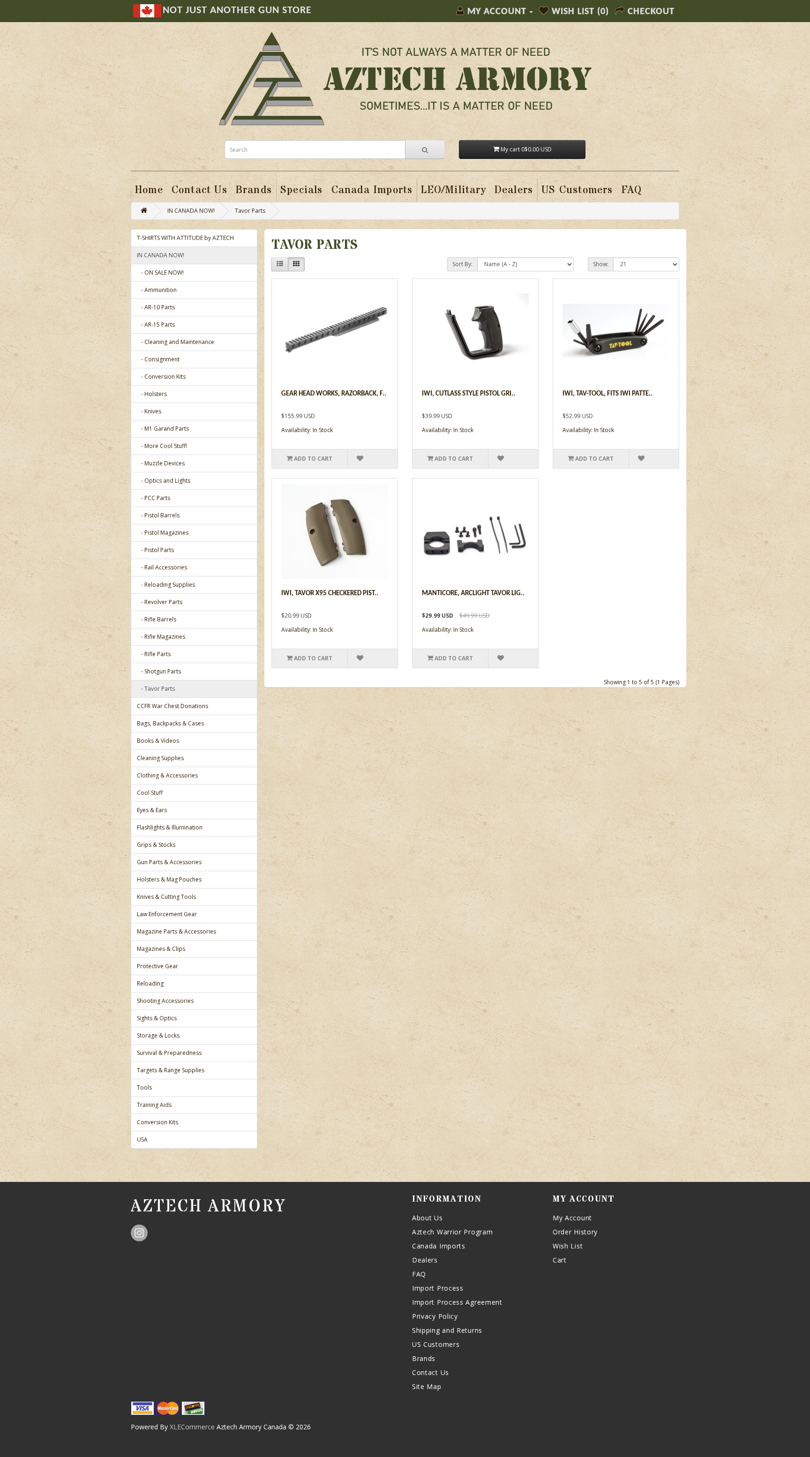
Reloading (150, 983)
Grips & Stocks (156, 845)
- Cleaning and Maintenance (175, 342)
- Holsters (152, 394)
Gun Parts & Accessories (169, 862)
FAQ (419, 1274)
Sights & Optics (157, 1018)
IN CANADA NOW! (191, 211)
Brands (423, 1358)
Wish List (568, 1245)
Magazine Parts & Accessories (176, 931)
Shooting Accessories (165, 1001)
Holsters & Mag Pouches (169, 879)
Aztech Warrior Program (452, 1231)
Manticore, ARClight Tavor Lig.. (473, 593)
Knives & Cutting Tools (166, 897)
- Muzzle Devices (161, 463)
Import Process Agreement (457, 1302)
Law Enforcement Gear (167, 914)
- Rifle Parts (154, 654)
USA (142, 1139)
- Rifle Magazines (161, 637)
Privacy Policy (435, 1316)
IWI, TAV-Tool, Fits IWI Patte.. (607, 393)
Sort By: (462, 264)
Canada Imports (438, 1245)
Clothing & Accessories (167, 775)
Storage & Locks (158, 1035)
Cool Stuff (150, 793)
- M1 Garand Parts (163, 429)
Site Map (427, 1386)
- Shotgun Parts (159, 671)
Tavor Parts (250, 211)
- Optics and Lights (163, 481)
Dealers (425, 1259)
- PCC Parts (153, 498)
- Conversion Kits (161, 377)
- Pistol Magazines (162, 533)
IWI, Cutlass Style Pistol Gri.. (468, 393)
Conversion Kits (157, 1122)
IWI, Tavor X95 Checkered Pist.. (329, 593)
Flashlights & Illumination (169, 827)
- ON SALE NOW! (160, 272)
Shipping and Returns (447, 1330)
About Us (427, 1217)
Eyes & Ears (152, 810)
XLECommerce (192, 1426)
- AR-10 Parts (156, 307)
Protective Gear (157, 966)
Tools (144, 1087)
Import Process (438, 1288)
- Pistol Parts (155, 550)
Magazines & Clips (161, 949)
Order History (575, 1231)
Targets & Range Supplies (170, 1070)
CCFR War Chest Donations (172, 706)
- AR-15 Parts (156, 325)
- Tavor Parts (156, 689)
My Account (572, 1217)
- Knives (149, 411)
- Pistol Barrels (158, 515)
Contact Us (430, 1372)
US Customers (435, 1344)
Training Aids (154, 1105)
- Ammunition (157, 290)
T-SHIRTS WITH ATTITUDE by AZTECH (185, 238)
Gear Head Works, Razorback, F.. (333, 393)
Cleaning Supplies (160, 758)
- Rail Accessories (162, 567)
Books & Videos (158, 741)
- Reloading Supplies (166, 585)
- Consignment (158, 359)
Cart (560, 1259)
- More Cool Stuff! (162, 446)
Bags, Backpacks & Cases (170, 723)
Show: (600, 264)
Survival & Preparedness (169, 1053)
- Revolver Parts (159, 602)
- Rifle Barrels (156, 619)
